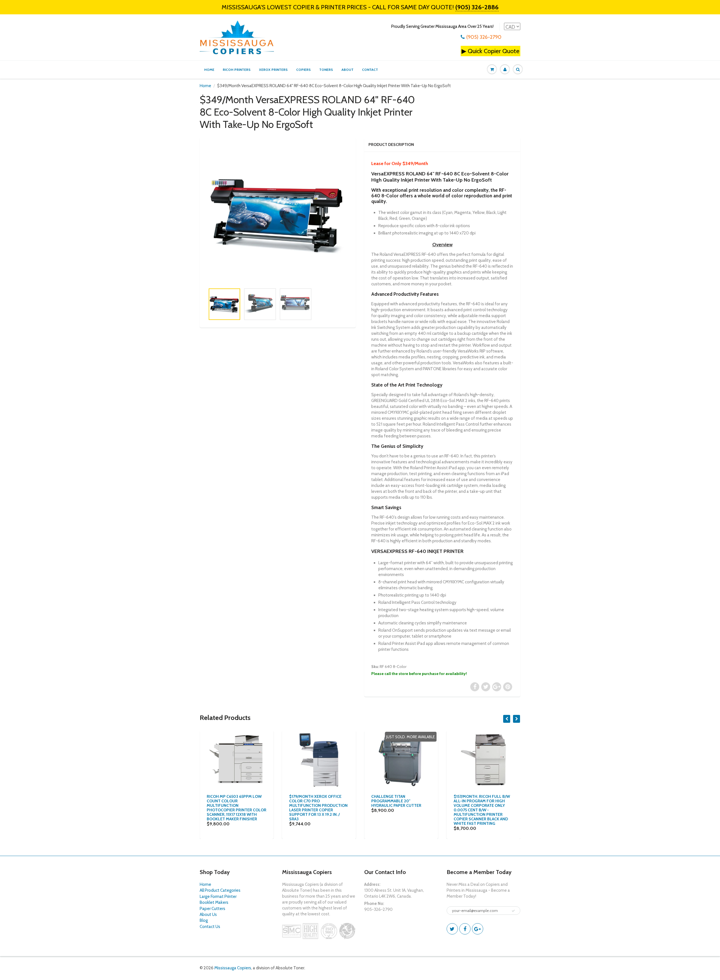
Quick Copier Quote (493, 51)
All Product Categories (220, 890)
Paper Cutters (212, 908)
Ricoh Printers (237, 69)
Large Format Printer (218, 896)
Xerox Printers (273, 69)
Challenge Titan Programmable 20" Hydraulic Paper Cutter (396, 801)
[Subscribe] (513, 910)
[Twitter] (452, 928)
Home (209, 69)
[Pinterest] (477, 928)
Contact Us (210, 926)
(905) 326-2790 (483, 37)
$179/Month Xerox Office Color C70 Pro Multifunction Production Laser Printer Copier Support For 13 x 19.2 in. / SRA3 (318, 807)
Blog (204, 920)
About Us (208, 914)
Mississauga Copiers (232, 967)
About (347, 69)
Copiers (303, 69)
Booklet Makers (214, 902)
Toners (326, 69)
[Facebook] (465, 928)
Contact (370, 69)
